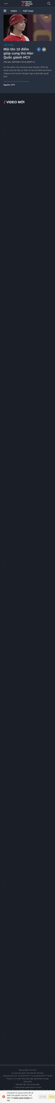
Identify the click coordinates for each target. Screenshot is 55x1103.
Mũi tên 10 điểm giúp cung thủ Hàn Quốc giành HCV (18, 53)
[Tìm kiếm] (49, 3)
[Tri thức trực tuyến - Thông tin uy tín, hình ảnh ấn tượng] (33, 3)
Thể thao (28, 11)
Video (14, 11)
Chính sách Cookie (21, 1098)
